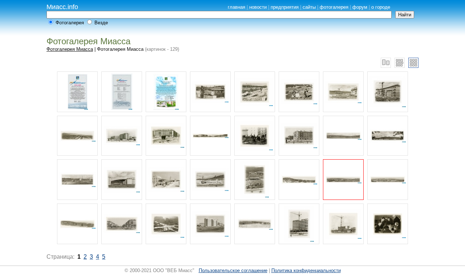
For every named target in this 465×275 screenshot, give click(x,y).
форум (359, 7)
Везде (101, 22)
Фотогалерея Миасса (69, 49)
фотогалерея (334, 7)
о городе (380, 7)
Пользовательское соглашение (233, 270)
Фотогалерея (70, 22)
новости (258, 7)
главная (236, 7)
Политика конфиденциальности (306, 270)
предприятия (285, 7)
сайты (309, 7)
